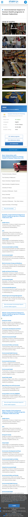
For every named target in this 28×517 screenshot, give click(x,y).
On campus (17, 119)
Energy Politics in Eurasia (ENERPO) (10, 109)
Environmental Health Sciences (9, 353)
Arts (3, 230)
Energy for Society (6, 320)
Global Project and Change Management (12, 295)
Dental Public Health (7, 377)
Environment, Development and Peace (11, 328)
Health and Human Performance (10, 271)
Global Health (5, 238)
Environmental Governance (9, 361)
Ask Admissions (14, 143)
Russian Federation (19, 116)
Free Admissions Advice (14, 140)
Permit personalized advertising (14, 514)
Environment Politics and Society (10, 345)
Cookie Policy (15, 501)
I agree (14, 505)
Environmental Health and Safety (10, 247)
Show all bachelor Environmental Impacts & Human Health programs (13, 305)
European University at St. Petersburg (16, 113)
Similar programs (15, 136)
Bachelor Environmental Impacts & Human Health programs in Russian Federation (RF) (13, 216)
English (17, 122)
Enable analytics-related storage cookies (14, 515)
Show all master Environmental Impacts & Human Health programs (13, 403)
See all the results (13, 149)
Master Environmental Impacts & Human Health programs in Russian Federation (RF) (13, 314)
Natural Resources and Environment (11, 385)
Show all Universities (9, 208)
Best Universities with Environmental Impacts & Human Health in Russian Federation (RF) (13, 156)
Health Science (5, 222)
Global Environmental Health (9, 336)
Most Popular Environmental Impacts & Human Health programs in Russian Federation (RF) (13, 412)
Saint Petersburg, (11, 116)
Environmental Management (9, 287)
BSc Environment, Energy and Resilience (12, 263)
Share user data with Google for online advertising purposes (14, 511)
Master (4, 107)
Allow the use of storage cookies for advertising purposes (14, 508)
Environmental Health (7, 255)
